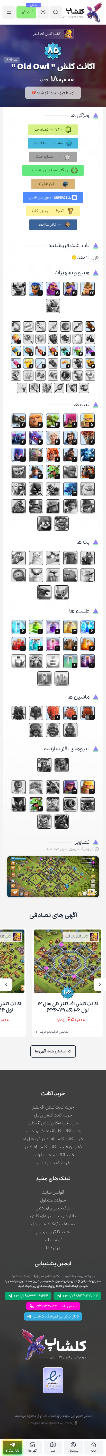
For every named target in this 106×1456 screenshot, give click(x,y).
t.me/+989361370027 (80, 1296)
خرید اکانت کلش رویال (53, 1115)
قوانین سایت (53, 1192)
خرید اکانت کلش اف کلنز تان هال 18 (53, 1139)
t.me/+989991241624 (31, 1296)
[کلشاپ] (82, 12)
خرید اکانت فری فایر (53, 1163)
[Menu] (56, 12)
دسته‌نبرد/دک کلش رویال (53, 1224)
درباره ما (53, 1248)
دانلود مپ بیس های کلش (53, 1216)
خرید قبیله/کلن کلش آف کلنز (53, 1123)
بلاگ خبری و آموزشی (53, 1208)
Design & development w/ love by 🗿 (53, 1423)
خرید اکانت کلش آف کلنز (53, 1107)
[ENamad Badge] (53, 1380)
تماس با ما (53, 1240)
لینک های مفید (53, 1179)
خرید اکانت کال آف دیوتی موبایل (53, 1131)
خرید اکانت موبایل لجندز (53, 1155)
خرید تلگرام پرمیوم (53, 1232)
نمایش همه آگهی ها (50, 1051)
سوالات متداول (53, 1200)
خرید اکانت (53, 1094)
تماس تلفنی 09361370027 (56, 1306)
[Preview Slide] (100, 984)
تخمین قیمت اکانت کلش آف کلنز (53, 1147)
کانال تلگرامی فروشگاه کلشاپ (56, 1316)
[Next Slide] (6, 984)
